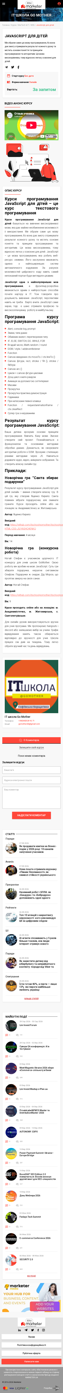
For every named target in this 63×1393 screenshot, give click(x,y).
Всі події (31, 1276)
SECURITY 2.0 (26, 1259)
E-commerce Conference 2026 (35, 1238)
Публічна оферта (31, 1353)
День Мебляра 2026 (30, 1195)
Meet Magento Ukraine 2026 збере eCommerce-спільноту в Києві (37, 1069)
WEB (33, 25)
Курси (13, 25)
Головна (5, 25)
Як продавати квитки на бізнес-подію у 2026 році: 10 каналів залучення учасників (37, 849)
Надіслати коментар (31, 815)
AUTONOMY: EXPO (29, 1131)
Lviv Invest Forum (28, 1025)
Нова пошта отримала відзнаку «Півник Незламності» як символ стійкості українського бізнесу (38, 872)
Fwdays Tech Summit (30, 1217)
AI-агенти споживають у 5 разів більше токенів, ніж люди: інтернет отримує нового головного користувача (37, 941)
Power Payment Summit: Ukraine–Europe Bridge (37, 1154)
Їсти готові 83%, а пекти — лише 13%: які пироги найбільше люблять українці (38, 987)
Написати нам (31, 1361)
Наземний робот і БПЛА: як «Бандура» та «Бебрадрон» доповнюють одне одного (35, 895)
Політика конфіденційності (31, 1345)
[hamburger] (3, 4)
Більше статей (31, 999)
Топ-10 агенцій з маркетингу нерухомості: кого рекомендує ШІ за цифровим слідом (37, 918)
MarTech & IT (23, 25)
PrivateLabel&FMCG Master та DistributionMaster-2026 (35, 1111)
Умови (31, 1337)
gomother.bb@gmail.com (29, 724)
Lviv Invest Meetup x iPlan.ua (34, 1089)
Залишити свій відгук (31, 747)
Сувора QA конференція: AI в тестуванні (34, 1047)
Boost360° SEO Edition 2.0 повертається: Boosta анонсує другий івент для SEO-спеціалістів (38, 1176)
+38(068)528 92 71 (27, 721)
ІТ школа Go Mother (31, 15)
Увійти (59, 3)
